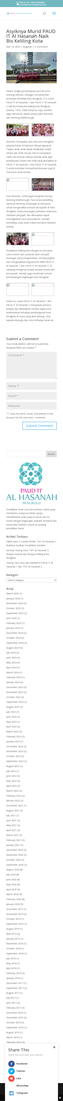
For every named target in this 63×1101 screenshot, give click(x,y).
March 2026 (12, 593)
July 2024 (11, 652)
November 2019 (14, 914)
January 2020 (13, 904)
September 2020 (15, 864)
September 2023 (15, 701)
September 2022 (15, 761)
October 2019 (13, 918)
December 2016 (14, 1012)
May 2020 (11, 884)
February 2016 (13, 1042)
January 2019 (13, 938)
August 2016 (12, 1032)
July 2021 (11, 815)
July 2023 (11, 711)
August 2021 (12, 810)
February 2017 (13, 1007)
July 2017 (11, 997)
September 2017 (15, 988)
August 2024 (12, 647)
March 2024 (12, 672)
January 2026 (13, 598)
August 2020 (12, 869)
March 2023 (12, 731)
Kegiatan (27, 46)
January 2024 (13, 682)
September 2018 (15, 953)
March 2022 (12, 790)
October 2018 (13, 948)
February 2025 (13, 623)
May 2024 (11, 662)
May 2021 (11, 825)
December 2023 (14, 687)
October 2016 (13, 1022)
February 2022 (13, 795)
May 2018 (11, 963)
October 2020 (13, 859)
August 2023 (12, 706)
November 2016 (14, 1017)
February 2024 (13, 677)
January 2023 (13, 741)
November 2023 (14, 692)
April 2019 (11, 933)
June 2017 (11, 1002)
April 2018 (11, 968)
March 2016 (12, 1037)
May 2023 (11, 721)
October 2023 (13, 697)
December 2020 (14, 849)
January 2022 (13, 800)
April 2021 (11, 830)
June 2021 (11, 820)
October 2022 (13, 756)
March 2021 (12, 835)
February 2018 (13, 973)
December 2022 (14, 746)
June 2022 (11, 775)
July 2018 (11, 958)
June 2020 (11, 879)
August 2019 (12, 928)
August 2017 (12, 992)
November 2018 (14, 943)
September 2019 (15, 923)
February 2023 (13, 736)
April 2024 (11, 667)
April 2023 (11, 726)
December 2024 (14, 632)
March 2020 (12, 894)
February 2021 (13, 840)
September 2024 (15, 642)
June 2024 (11, 657)
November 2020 (14, 854)
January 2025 (13, 627)
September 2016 (15, 1027)
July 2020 (11, 874)
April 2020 (11, 889)
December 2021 (14, 805)
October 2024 (13, 637)
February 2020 (13, 899)
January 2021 (13, 845)
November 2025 (14, 603)
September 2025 (15, 613)
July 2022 (11, 771)
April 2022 (11, 785)
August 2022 (12, 766)
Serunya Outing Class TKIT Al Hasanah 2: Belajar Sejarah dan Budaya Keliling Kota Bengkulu (27, 554)
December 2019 (14, 909)
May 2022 (11, 780)
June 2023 (11, 716)
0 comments (41, 46)
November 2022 (14, 751)
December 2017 (14, 983)
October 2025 (13, 608)
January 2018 (13, 978)
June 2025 (11, 618)
